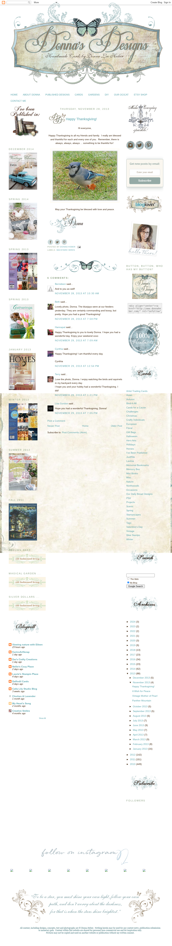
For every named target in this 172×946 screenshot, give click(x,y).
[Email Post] (79, 247)
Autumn (130, 399)
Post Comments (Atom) (74, 432)
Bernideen (60, 284)
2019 (133, 645)
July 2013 (138, 720)
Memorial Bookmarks (137, 465)
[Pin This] (64, 242)
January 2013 (140, 748)
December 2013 (142, 677)
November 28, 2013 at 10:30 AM (77, 293)
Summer (130, 518)
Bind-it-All (131, 403)
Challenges (132, 411)
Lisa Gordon (61, 403)
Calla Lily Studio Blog (24, 688)
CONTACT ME (18, 101)
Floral (129, 428)
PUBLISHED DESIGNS (57, 94)
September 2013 (142, 711)
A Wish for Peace (141, 691)
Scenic (129, 506)
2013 (133, 673)
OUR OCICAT (121, 94)
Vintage (130, 531)
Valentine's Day (134, 527)
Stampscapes (133, 514)
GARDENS (94, 94)
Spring (129, 510)
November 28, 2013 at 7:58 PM (76, 319)
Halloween (131, 436)
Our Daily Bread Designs (139, 494)
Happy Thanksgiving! (143, 686)
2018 (133, 650)
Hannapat (60, 327)
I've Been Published (136, 452)
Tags (128, 523)
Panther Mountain (141, 700)
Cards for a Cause (136, 407)
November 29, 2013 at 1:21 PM (76, 395)
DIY (107, 94)
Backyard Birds (66, 250)
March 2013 (139, 739)
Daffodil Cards (20, 681)
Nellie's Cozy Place (23, 666)
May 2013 (138, 730)
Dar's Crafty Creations (24, 659)
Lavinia (130, 461)
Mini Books (132, 473)
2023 (133, 626)
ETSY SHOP (140, 94)
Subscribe (144, 180)
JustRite (130, 457)
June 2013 (139, 725)
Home (85, 425)
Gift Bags (131, 432)
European (131, 424)
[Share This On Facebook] (50, 242)
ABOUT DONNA (31, 94)
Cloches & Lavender (23, 696)
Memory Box (133, 469)
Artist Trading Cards (136, 391)
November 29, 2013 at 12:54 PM (77, 366)
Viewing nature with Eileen (27, 644)
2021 (133, 635)
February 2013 (141, 744)
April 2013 (138, 734)
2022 (133, 631)
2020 (133, 640)
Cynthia (59, 348)
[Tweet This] (57, 242)
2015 (133, 664)
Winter (129, 539)
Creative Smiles (21, 710)
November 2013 (142, 682)
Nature (130, 481)
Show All (42, 718)
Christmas (131, 415)
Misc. (129, 477)
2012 (133, 754)
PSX (128, 498)
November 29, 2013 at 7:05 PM (76, 413)
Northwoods (132, 485)
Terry (57, 374)
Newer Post (53, 425)
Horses (130, 448)
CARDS (79, 94)
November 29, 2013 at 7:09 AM (76, 340)
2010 (133, 764)
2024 (133, 621)
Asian (129, 395)
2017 (133, 654)
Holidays (130, 444)
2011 (133, 759)
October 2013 (140, 706)
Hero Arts (131, 440)
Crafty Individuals (135, 419)
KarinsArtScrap (21, 652)
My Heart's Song (21, 703)
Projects (130, 502)
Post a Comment (56, 420)
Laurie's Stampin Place (25, 674)
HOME (14, 94)
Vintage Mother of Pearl (144, 695)
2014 (133, 668)
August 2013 (140, 716)
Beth (57, 301)
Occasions (131, 490)
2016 (133, 659)
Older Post (116, 425)
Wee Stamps (133, 535)
